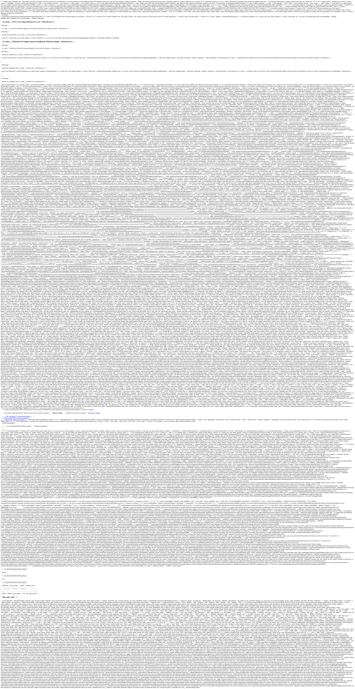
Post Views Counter (94, 413)
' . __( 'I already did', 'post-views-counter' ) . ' (14, 419)
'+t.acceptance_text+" (174, 497)
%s (8, 35)
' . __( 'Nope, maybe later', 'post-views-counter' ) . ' (15, 418)
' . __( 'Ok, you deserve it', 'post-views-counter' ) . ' (17, 416)
